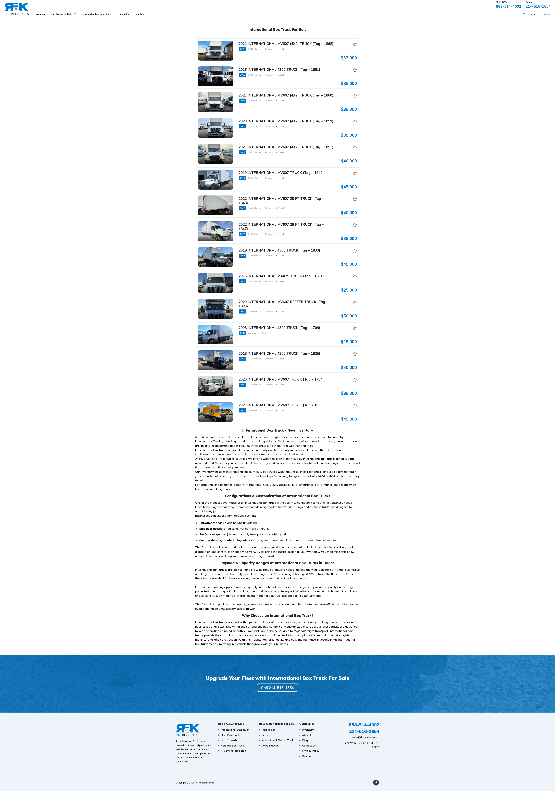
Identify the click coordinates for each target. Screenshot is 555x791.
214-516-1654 (538, 6)
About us (125, 13)
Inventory (40, 13)
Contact (140, 13)
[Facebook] (376, 783)
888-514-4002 (508, 6)
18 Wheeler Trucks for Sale (96, 13)
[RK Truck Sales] (16, 8)
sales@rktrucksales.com (365, 737)
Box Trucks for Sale (61, 13)
